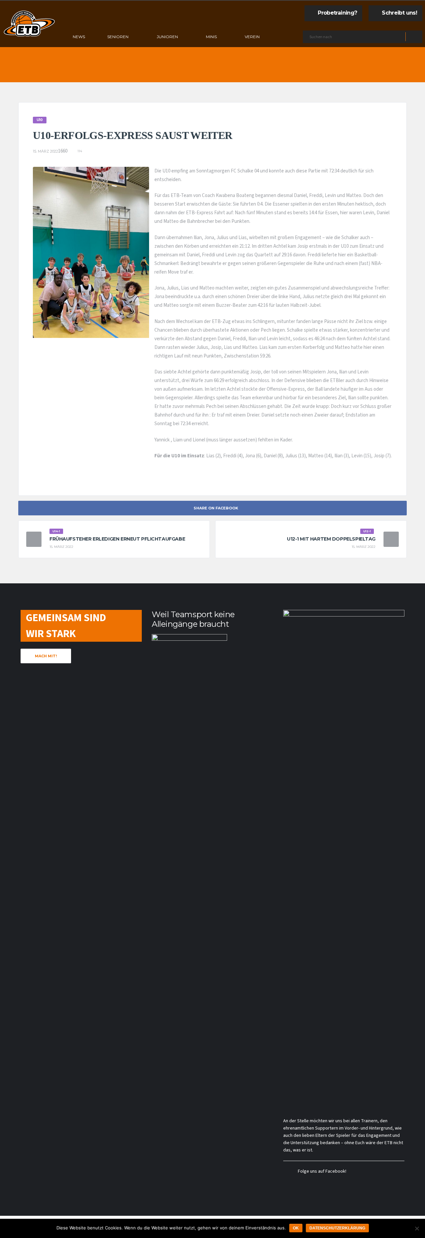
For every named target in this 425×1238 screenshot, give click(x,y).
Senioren (117, 36)
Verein (252, 36)
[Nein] (416, 1228)
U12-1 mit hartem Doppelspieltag (331, 539)
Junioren (167, 36)
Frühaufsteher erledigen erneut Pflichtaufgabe (117, 539)
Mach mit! (46, 656)
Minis (211, 36)
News (79, 36)
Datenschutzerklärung (337, 1228)
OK (296, 1228)
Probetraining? (337, 13)
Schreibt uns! (399, 13)
